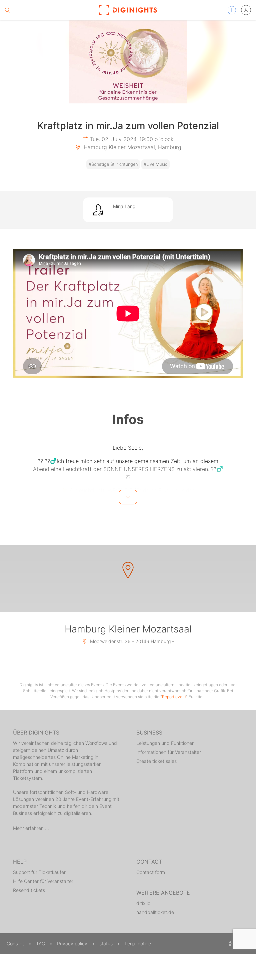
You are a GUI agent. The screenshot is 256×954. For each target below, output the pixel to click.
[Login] (246, 10)
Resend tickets (29, 890)
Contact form (150, 872)
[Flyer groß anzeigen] (128, 61)
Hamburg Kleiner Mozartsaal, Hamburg (131, 147)
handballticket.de (155, 912)
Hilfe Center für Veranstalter (43, 881)
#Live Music (155, 164)
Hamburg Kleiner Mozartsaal (128, 629)
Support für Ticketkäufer (39, 872)
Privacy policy (73, 943)
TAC (41, 943)
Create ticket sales (156, 761)
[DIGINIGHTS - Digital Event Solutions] (128, 10)
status (106, 943)
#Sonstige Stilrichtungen (113, 164)
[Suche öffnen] (7, 10)
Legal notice (138, 943)
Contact (16, 943)
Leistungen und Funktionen (165, 743)
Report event (174, 696)
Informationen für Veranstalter (168, 752)
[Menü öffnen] (232, 10)
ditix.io (143, 903)
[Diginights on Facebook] (229, 943)
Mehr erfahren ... (31, 828)
